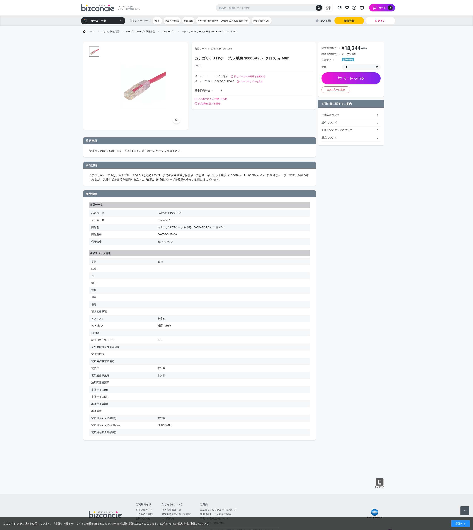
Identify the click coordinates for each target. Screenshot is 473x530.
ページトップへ (464, 510)
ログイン (380, 20)
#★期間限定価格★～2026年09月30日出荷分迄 (223, 20)
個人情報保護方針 (171, 509)
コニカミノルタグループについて (218, 509)
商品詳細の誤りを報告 (209, 103)
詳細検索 (328, 7)
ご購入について (330, 115)
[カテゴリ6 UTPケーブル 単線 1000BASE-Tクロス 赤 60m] (142, 86)
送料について (329, 122)
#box (157, 20)
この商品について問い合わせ (212, 99)
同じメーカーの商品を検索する (249, 76)
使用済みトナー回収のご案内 (215, 514)
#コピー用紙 (172, 20)
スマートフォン (379, 483)
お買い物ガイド (144, 509)
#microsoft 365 (261, 20)
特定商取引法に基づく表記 (176, 514)
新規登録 (349, 20)
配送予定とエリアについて (337, 130)
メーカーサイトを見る (252, 81)
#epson (188, 20)
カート (384, 7)
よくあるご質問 (144, 514)
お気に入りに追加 (336, 89)
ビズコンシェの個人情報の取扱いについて (184, 523)
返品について (329, 137)
